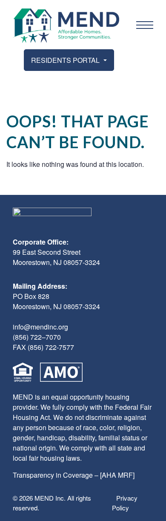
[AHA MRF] (117, 475)
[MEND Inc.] (66, 25)
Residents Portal (66, 60)
